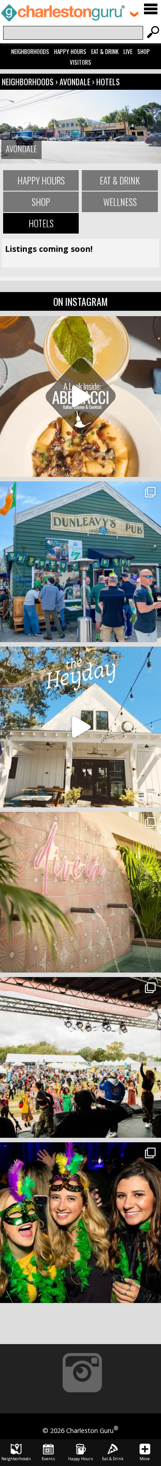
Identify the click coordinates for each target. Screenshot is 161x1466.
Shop (143, 51)
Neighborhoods (30, 51)
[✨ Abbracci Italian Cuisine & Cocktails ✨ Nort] (80, 396)
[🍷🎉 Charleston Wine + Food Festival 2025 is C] (80, 1057)
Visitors (80, 62)
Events (48, 1459)
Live (127, 51)
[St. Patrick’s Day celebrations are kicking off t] (80, 561)
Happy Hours (70, 51)
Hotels (108, 82)
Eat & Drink (105, 51)
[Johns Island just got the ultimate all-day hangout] (80, 727)
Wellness (120, 202)
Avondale (74, 82)
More (145, 1459)
